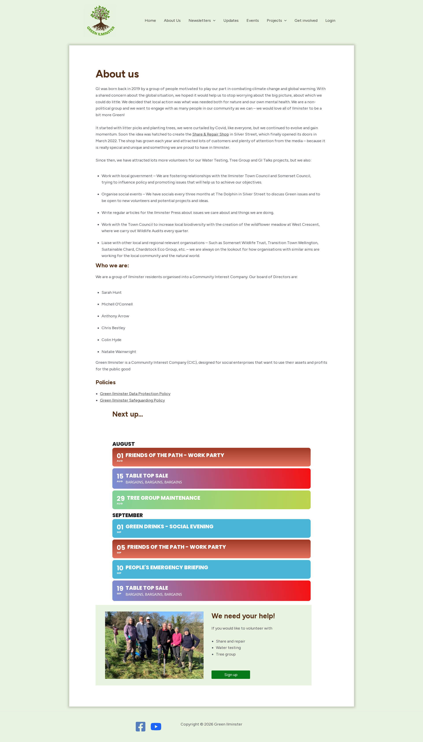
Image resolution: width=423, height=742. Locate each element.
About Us (172, 20)
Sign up (230, 674)
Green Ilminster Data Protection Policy (135, 393)
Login (330, 20)
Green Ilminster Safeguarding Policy (132, 400)
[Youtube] (155, 726)
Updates (231, 20)
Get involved (306, 20)
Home (150, 20)
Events (253, 20)
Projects (274, 20)
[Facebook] (140, 726)
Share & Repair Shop (210, 134)
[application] (213, 20)
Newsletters (200, 20)
